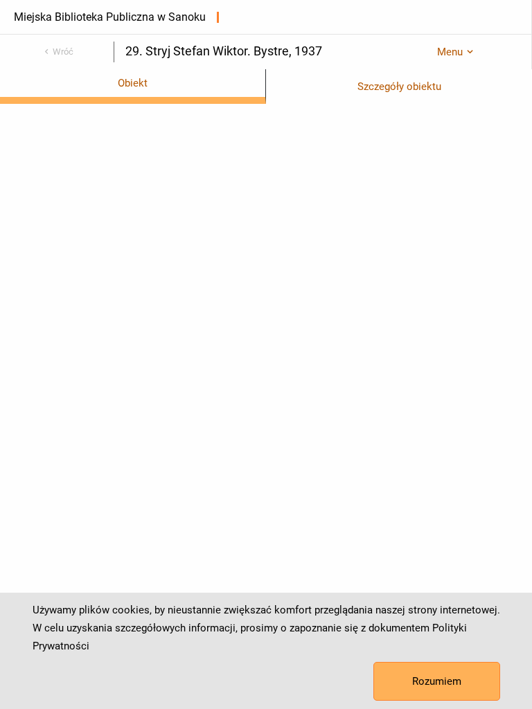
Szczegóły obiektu (399, 86)
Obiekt (133, 83)
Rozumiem (436, 681)
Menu (450, 52)
